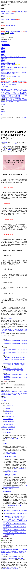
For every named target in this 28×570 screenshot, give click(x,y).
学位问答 (17, 67)
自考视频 (3, 55)
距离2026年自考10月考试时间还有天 (10, 57)
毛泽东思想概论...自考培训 (13, 438)
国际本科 (16, 84)
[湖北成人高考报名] (6, 98)
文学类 (13, 72)
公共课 (2, 72)
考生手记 (3, 76)
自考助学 (12, 394)
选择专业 (7, 13)
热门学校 (5, 86)
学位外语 (7, 394)
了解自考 (3, 11)
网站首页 (3, 60)
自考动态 (16, 552)
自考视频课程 (4, 427)
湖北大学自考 (13, 95)
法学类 (9, 72)
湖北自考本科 (9, 552)
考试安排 (3, 19)
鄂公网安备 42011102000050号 (10, 568)
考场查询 (3, 25)
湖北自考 (3, 549)
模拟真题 (13, 19)
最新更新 (21, 552)
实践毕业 (12, 63)
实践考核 (12, 82)
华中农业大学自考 (17, 89)
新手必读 (8, 11)
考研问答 (22, 67)
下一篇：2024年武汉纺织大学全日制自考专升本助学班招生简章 (14, 331)
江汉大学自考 (17, 92)
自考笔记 (3, 75)
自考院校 (7, 64)
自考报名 (3, 51)
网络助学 (18, 19)
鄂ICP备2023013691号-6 (13, 567)
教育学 (9, 73)
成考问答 (7, 67)
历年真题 (3, 70)
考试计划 (7, 63)
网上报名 (3, 78)
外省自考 (17, 76)
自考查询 (3, 52)
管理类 (6, 73)
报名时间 (13, 11)
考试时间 (10, 81)
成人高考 (11, 84)
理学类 (21, 72)
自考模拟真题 (11, 427)
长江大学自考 (18, 91)
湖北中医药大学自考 (10, 94)
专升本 (7, 84)
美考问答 (10, 69)
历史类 (17, 72)
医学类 (13, 73)
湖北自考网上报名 (17, 549)
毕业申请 (13, 31)
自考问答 (3, 66)
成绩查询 (3, 31)
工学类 (24, 72)
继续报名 (8, 31)
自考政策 (3, 63)
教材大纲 (24, 81)
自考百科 (3, 67)
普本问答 (12, 67)
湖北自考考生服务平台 (13, 551)
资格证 (2, 54)
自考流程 (3, 391)
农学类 (2, 73)
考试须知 (8, 25)
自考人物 (7, 76)
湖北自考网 (9, 100)
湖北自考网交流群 (5, 558)
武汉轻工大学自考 (10, 91)
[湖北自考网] (5, 45)
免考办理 (3, 82)
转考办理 (7, 82)
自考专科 (12, 33)
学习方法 (12, 76)
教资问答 (5, 69)
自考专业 (3, 64)
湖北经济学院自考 (5, 95)
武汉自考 (21, 551)
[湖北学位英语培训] (14, 97)
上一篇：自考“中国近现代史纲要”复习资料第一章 (13, 329)
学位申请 (3, 84)
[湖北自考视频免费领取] (17, 98)
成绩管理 (18, 31)
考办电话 (3, 49)
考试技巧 (13, 25)
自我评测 (18, 11)
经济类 (6, 72)
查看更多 (5, 536)
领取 (15, 143)
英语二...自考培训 (10, 452)
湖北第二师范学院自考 (21, 94)
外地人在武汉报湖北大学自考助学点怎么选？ (14, 518)
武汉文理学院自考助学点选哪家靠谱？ (13, 519)
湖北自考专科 (8, 149)
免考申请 (8, 19)
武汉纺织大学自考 (9, 92)
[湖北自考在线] (5, 97)
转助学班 (23, 31)
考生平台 (12, 13)
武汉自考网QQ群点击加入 (16, 558)
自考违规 (5, 393)
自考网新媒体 (4, 41)
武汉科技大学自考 (22, 95)
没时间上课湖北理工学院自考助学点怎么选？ (14, 516)
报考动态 (3, 61)
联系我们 (6, 554)
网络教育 (7, 33)
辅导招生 (23, 11)
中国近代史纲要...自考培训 (14, 505)
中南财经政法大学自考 (6, 89)
